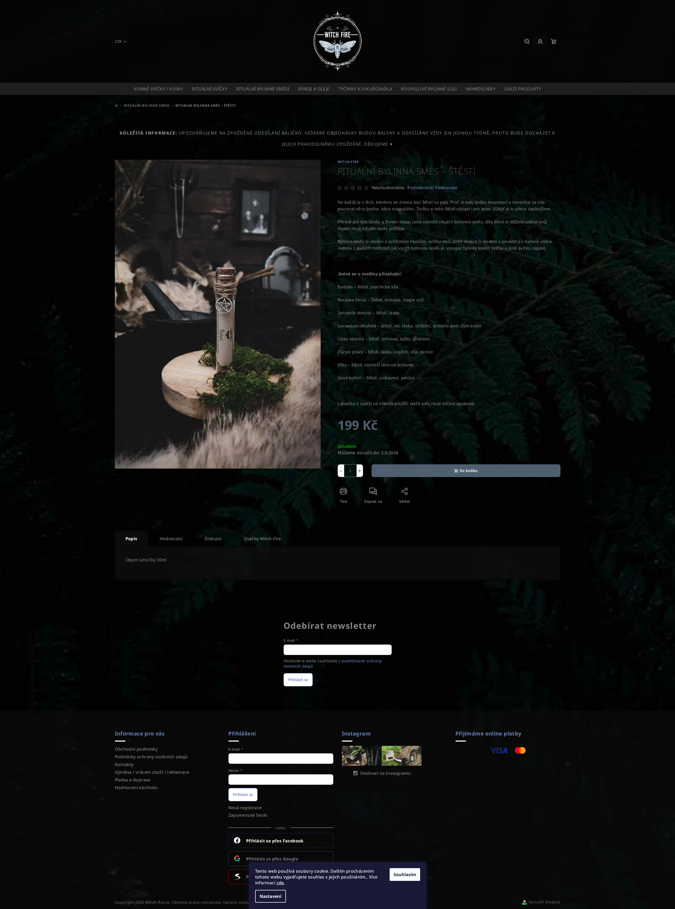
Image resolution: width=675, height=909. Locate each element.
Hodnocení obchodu (136, 787)
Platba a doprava (132, 780)
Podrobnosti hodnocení (432, 188)
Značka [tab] (262, 539)
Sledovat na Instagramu (385, 773)
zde (280, 883)
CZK (118, 41)
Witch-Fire (348, 161)
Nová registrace (245, 808)
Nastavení (270, 896)
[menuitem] (158, 89)
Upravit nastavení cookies (248, 902)
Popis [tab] (131, 539)
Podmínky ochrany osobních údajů (151, 757)
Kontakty (124, 764)
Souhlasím (405, 874)
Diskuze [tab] (213, 539)
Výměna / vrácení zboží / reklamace (152, 772)
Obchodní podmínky (136, 749)
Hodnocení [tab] (171, 539)
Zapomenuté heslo (248, 815)
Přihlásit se (298, 679)
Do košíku (469, 470)
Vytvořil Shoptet (544, 901)
